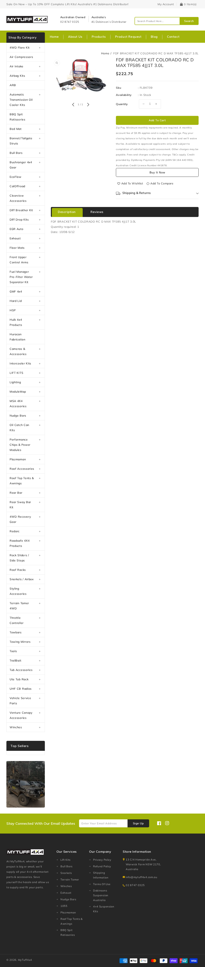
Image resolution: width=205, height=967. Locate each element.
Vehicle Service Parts (20, 700)
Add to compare (161, 183)
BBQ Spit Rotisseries (17, 116)
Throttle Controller (17, 620)
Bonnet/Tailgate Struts (21, 140)
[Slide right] (87, 105)
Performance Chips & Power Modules (20, 445)
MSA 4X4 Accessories (18, 403)
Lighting (15, 382)
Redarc (15, 531)
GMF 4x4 (16, 291)
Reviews (97, 212)
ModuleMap (18, 391)
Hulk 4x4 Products (16, 322)
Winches (16, 727)
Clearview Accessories (18, 198)
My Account (166, 4)
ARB (13, 85)
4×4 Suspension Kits (103, 909)
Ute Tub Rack (19, 679)
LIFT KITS (16, 373)
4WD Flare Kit (20, 47)
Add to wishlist (132, 183)
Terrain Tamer (69, 879)
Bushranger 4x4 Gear (21, 164)
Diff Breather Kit (21, 210)
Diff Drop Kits (19, 219)
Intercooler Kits (20, 363)
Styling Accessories (18, 591)
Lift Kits (65, 859)
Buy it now (157, 172)
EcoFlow (15, 177)
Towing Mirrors (20, 642)
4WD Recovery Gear (20, 519)
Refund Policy (102, 866)
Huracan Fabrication (17, 336)
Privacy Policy (102, 859)
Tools (13, 651)
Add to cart (157, 120)
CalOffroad (17, 186)
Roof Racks (18, 570)
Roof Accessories (22, 469)
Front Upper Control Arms (19, 259)
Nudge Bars (18, 415)
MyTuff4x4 (25, 959)
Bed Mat (16, 129)
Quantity (122, 104)
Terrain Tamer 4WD (19, 605)
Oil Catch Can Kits (19, 427)
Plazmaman (18, 459)
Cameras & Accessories (18, 351)
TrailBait (15, 660)
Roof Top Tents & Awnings (22, 480)
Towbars (16, 632)
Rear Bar (16, 492)
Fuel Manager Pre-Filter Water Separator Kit (21, 277)
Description (67, 212)
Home (105, 53)
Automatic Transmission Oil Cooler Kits (21, 100)
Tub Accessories (21, 670)
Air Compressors (21, 57)
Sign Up (138, 823)
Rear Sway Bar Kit (20, 504)
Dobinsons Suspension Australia (100, 895)
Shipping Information (101, 875)
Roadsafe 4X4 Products (19, 543)
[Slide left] (73, 105)
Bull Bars (16, 153)
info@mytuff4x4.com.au (141, 877)
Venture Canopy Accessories (21, 715)
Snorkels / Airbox (22, 579)
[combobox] (167, 21)
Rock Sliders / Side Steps (19, 557)
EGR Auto (16, 229)
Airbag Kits (17, 76)
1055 (63, 905)
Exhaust (15, 238)
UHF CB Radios (21, 688)
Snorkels (66, 872)
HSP (13, 310)
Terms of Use (101, 884)
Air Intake (16, 66)
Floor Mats (17, 248)
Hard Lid (16, 301)
